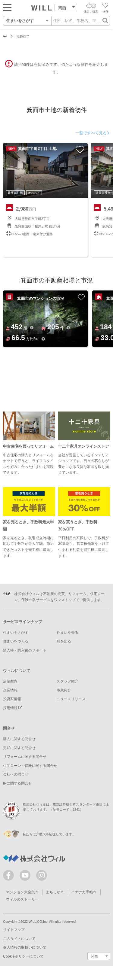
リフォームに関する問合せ (24, 757)
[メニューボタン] (7, 7)
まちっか (53, 892)
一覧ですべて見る (91, 133)
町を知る (64, 641)
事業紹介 (64, 690)
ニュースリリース (71, 699)
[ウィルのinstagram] (41, 875)
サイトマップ (14, 930)
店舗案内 (10, 681)
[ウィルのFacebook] (10, 876)
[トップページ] (41, 8)
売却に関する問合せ (19, 748)
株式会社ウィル (5, 37)
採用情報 (10, 708)
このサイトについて (19, 939)
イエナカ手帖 (82, 892)
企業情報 (10, 690)
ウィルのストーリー (22, 899)
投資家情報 (12, 699)
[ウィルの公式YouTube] (26, 876)
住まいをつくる (15, 641)
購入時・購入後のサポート (24, 650)
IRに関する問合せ (17, 783)
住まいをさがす (15, 632)
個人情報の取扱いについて (24, 947)
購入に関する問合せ (19, 739)
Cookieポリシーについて (23, 956)
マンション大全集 (20, 892)
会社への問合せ (15, 774)
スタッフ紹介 (67, 681)
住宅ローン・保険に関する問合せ (30, 766)
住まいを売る (67, 632)
